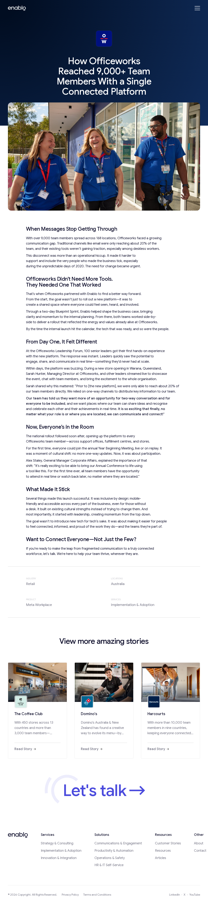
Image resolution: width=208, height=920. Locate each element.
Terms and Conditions (97, 894)
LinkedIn (174, 894)
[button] (197, 8)
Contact (200, 850)
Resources (163, 850)
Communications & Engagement (118, 843)
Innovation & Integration (59, 858)
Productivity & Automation (113, 850)
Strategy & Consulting (57, 843)
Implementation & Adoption (61, 850)
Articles (160, 858)
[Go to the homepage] (18, 835)
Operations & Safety (109, 858)
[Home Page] (17, 8)
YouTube (194, 894)
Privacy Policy (70, 894)
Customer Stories (168, 843)
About (198, 843)
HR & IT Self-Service (109, 865)
